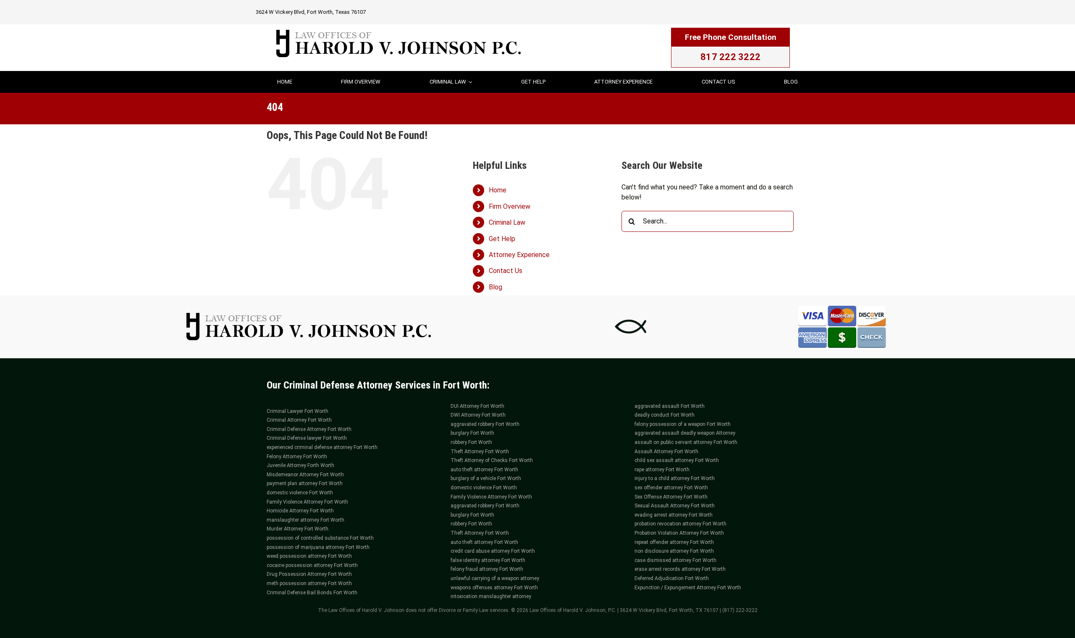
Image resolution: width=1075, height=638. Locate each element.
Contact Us (505, 271)
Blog (495, 287)
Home (497, 190)
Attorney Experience (519, 255)
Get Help (502, 239)
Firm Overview (509, 206)
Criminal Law (507, 222)
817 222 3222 (730, 57)
